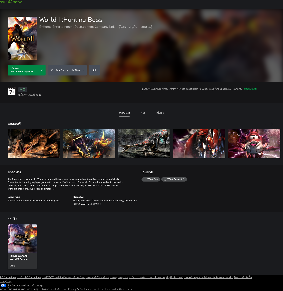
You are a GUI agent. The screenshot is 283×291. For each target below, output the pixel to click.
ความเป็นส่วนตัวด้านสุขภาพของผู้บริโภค (23, 289)
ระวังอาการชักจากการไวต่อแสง (147, 277)
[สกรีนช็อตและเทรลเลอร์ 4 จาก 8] (199, 143)
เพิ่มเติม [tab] (160, 112)
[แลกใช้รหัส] (94, 70)
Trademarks (111, 289)
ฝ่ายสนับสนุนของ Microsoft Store (203, 277)
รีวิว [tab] (143, 112)
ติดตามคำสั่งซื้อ (243, 277)
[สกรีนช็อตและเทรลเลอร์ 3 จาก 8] (144, 143)
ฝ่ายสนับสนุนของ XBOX (87, 277)
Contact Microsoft (57, 289)
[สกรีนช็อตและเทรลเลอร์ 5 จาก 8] (254, 143)
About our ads (126, 289)
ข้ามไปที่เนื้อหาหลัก (11, 2)
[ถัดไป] (272, 124)
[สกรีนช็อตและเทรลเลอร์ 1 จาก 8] (34, 143)
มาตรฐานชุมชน (119, 277)
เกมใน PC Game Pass (29, 277)
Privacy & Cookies (78, 289)
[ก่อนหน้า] (265, 124)
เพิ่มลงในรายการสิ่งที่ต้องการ (69, 70)
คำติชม (105, 277)
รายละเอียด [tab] (124, 112)
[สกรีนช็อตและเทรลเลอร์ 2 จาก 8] (89, 143)
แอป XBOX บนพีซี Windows (57, 277)
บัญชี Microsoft (174, 277)
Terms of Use (96, 289)
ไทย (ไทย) (5, 281)
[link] (22, 246)
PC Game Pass (8, 277)
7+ (21, 89)
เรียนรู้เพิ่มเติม (250, 88)
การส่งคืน (227, 277)
